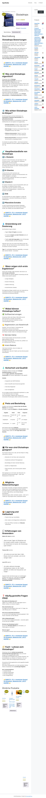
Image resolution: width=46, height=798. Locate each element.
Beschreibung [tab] (7, 32)
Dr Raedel (41, 2)
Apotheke (5, 3)
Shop (35, 2)
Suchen (36, 9)
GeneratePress (29, 796)
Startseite (30, 2)
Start (3, 11)
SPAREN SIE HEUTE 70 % (5, 706)
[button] (13, 15)
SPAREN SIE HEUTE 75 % (22, 24)
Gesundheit (7, 11)
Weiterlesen (13, 710)
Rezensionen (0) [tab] (16, 32)
